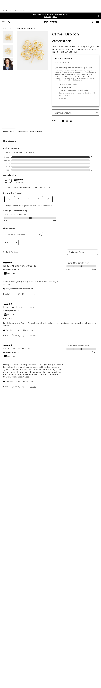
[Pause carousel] (98, 15)
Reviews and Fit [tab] (8, 131)
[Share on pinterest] (71, 121)
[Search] (91, 21)
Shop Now (47, 16)
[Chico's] (50, 22)
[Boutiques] (8, 21)
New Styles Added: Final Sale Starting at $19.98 (50, 14)
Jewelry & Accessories (23, 28)
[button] (97, 21)
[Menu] (3, 22)
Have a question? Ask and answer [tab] (29, 131)
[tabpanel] (50, 264)
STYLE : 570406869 (62, 63)
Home (6, 28)
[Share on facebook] (63, 121)
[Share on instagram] (67, 121)
